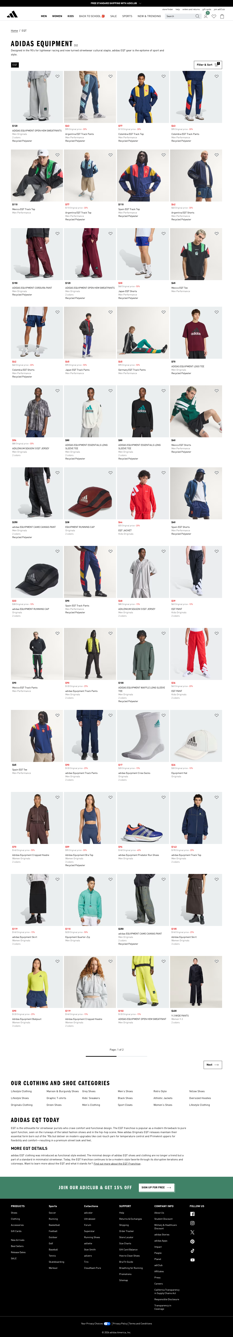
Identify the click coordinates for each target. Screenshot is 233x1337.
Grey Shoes (89, 1091)
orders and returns (191, 10)
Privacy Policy (120, 1324)
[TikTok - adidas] (206, 1251)
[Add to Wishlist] (57, 77)
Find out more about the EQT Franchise (117, 1164)
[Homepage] (12, 15)
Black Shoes (125, 1098)
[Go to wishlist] (214, 16)
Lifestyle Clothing (21, 1091)
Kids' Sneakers (91, 1098)
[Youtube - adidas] (206, 1260)
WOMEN (57, 16)
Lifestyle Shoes (20, 1098)
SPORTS (127, 16)
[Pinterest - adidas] (206, 1242)
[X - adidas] (206, 1232)
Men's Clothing (91, 1105)
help (178, 10)
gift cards (206, 10)
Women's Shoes (163, 1105)
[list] (102, 65)
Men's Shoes (125, 1091)
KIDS (71, 16)
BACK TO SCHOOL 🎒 (92, 16)
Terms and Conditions (140, 1324)
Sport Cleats (125, 1105)
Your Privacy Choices (92, 1324)
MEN (44, 16)
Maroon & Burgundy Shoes (63, 1091)
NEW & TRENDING (149, 16)
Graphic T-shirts (56, 1098)
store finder (167, 10)
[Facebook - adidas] (206, 1214)
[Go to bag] (222, 16)
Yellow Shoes (197, 1091)
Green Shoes (54, 1105)
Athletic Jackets (163, 1098)
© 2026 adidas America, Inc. (116, 1332)
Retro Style (160, 1091)
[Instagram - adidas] (206, 1223)
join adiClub (219, 10)
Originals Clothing (22, 1105)
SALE (113, 16)
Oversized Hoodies (200, 1098)
